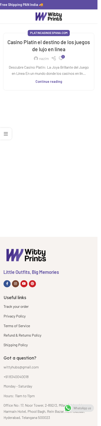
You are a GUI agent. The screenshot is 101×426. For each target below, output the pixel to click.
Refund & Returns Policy (22, 335)
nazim (44, 58)
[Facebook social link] (7, 283)
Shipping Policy (16, 344)
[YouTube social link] (23, 283)
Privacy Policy (15, 316)
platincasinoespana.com (48, 33)
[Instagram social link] (15, 283)
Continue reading (48, 81)
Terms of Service (17, 325)
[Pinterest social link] (32, 283)
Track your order (16, 306)
